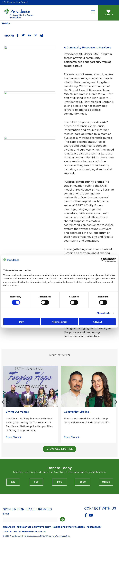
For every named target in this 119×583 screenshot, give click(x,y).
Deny (21, 321)
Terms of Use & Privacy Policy (34, 527)
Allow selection (59, 321)
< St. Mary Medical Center (15, 2)
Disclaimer (9, 527)
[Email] (36, 36)
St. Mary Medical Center (32, 532)
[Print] (43, 36)
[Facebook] (18, 36)
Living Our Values (17, 412)
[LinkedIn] (30, 36)
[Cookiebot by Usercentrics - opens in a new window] (105, 260)
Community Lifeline (76, 412)
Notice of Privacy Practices (69, 527)
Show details (103, 313)
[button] (93, 12)
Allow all (97, 321)
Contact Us (10, 532)
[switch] (45, 302)
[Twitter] (24, 36)
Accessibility (94, 527)
